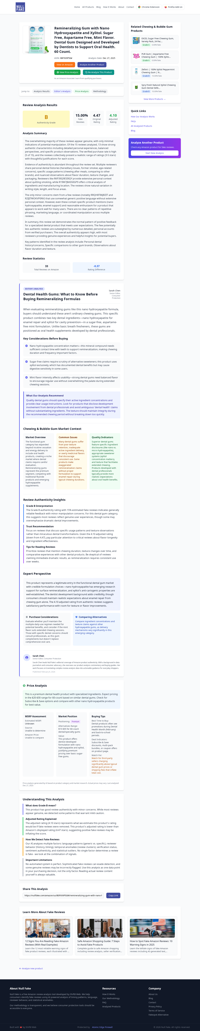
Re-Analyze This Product (100, 72)
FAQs (133, 121)
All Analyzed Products (141, 126)
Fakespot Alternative (159, 1014)
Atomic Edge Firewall (102, 1027)
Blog (98, 7)
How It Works (109, 7)
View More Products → (155, 99)
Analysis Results (42, 91)
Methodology (99, 91)
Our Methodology (111, 998)
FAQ (104, 1002)
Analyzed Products (111, 1006)
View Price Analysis (69, 72)
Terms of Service (157, 1010)
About (121, 7)
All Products (88, 7)
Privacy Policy (155, 1006)
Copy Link (113, 895)
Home (77, 7)
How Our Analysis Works (143, 116)
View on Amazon (65, 64)
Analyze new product (32, 968)
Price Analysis (82, 91)
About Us (153, 994)
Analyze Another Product (92, 64)
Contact (130, 7)
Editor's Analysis (62, 91)
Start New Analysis (155, 153)
